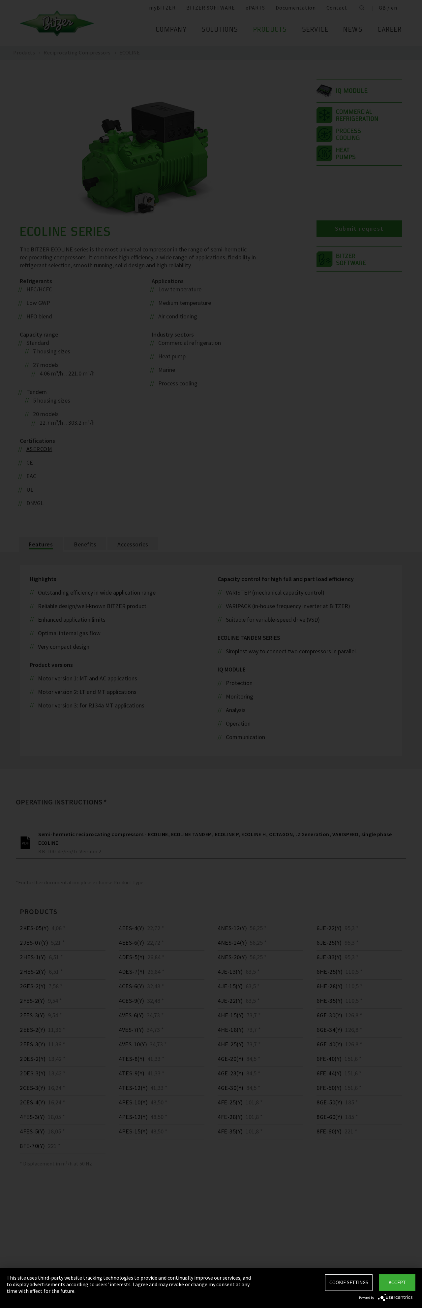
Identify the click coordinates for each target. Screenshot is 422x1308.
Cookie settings (348, 1282)
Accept (397, 1282)
